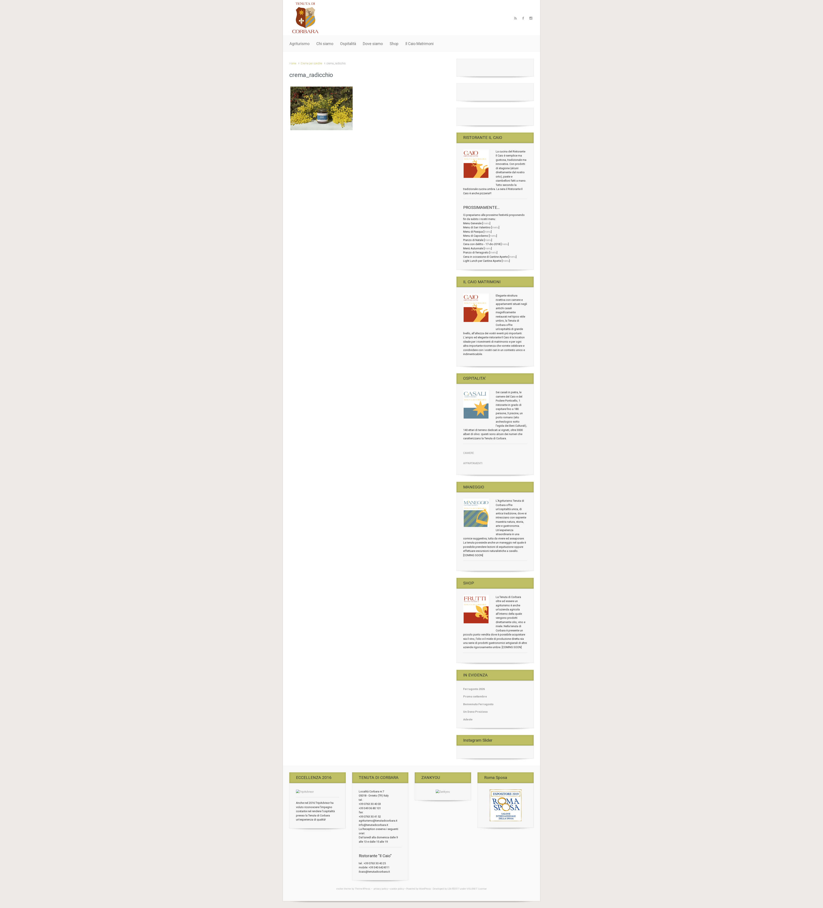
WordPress (425, 888)
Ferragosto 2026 (474, 689)
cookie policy (397, 888)
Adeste (468, 719)
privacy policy (381, 888)
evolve (339, 888)
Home (292, 63)
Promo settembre (475, 696)
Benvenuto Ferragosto (478, 704)
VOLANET (472, 888)
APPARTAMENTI (472, 463)
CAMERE (468, 453)
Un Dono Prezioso (475, 711)
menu (486, 223)
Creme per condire (311, 63)
